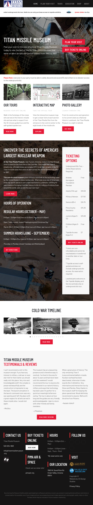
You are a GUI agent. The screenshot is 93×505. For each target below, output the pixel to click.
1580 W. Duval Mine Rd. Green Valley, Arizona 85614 (56, 473)
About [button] (86, 3)
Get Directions (12, 250)
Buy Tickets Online (75, 49)
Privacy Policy (75, 486)
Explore (38, 131)
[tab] (30, 336)
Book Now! (32, 447)
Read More (46, 342)
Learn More (10, 194)
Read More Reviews (46, 417)
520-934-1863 (9, 446)
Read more (10, 131)
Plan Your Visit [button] (48, 3)
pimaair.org (30, 473)
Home (36, 3)
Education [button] (69, 3)
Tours (60, 3)
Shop (79, 3)
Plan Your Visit (73, 42)
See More (68, 129)
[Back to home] (13, 3)
